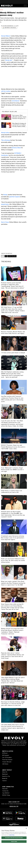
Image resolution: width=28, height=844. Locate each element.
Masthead (5, 774)
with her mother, (5, 91)
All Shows (4, 753)
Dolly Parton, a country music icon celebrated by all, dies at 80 (11, 491)
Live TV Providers (7, 757)
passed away (5, 204)
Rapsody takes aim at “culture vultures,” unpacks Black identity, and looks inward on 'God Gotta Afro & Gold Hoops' (12, 655)
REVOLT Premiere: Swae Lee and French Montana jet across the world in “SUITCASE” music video (13, 446)
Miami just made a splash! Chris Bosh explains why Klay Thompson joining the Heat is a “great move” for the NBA (13, 583)
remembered (15, 101)
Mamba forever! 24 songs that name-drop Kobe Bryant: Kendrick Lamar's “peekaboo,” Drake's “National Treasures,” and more (12, 631)
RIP (6, 256)
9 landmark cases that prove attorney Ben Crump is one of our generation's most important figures (12, 537)
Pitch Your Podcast (7, 759)
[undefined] (6, 117)
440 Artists (5, 764)
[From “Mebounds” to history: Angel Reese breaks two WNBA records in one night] (14, 458)
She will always (6, 140)
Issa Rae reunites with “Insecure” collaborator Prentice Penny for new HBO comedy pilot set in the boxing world (12, 398)
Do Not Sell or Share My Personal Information (14, 837)
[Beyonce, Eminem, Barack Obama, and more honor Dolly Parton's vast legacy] (14, 322)
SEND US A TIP (14, 806)
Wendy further (5, 132)
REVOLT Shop (6, 795)
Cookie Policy (11, 835)
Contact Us (5, 791)
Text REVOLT (6, 793)
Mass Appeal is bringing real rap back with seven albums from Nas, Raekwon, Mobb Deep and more (19, 126)
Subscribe (5, 788)
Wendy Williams (5, 36)
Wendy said (8, 60)
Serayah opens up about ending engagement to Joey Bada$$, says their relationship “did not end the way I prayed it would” (13, 514)
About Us (4, 772)
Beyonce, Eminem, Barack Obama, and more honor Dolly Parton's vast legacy (13, 332)
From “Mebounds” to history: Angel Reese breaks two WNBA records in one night (12, 469)
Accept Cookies (14, 841)
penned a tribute (16, 147)
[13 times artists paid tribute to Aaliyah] (14, 343)
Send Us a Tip (6, 776)
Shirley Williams (12, 256)
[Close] (26, 828)
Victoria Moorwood (8, 25)
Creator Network (6, 762)
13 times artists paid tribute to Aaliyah (13, 353)
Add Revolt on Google (10, 27)
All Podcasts (5, 755)
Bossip (5, 194)
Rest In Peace (5, 222)
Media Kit (4, 778)
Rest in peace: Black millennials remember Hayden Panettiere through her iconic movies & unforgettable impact (19, 118)
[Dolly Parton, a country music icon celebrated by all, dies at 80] (14, 481)
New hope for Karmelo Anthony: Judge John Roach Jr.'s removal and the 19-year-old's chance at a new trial (13, 703)
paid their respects (14, 196)
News (1, 9)
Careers (4, 780)
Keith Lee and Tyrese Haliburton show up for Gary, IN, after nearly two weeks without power (13, 560)
